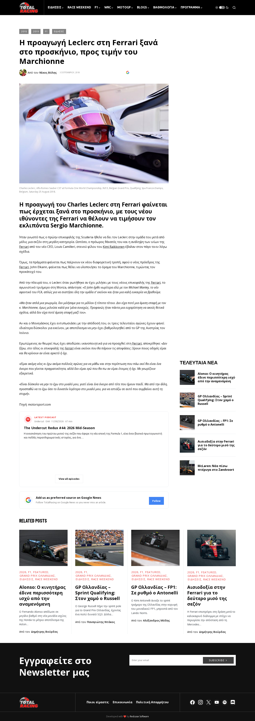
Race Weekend (46, 579)
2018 (24, 31)
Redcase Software (139, 716)
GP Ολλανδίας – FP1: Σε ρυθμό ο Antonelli (215, 423)
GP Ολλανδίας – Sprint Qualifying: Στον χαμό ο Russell (216, 400)
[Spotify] (225, 702)
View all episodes (69, 478)
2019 (36, 31)
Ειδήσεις (59, 31)
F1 (46, 31)
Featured (40, 572)
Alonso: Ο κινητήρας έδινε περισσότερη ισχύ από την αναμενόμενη (216, 377)
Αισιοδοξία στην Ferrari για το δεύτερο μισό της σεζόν (216, 445)
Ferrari (131, 204)
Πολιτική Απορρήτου (152, 702)
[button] (222, 7)
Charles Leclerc (88, 204)
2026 (22, 572)
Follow (156, 501)
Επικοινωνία (122, 702)
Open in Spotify (40, 478)
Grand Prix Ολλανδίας (37, 575)
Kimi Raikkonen (114, 247)
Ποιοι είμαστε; (98, 702)
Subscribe (216, 660)
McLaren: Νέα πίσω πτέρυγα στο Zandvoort (216, 468)
